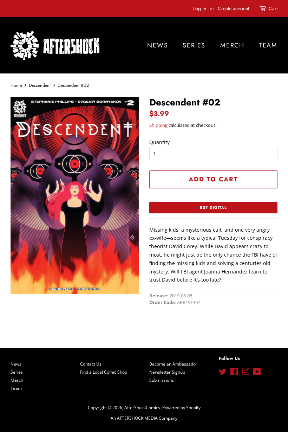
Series (194, 45)
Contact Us (91, 364)
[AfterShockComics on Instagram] (245, 373)
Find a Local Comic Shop (103, 372)
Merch (232, 45)
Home (16, 85)
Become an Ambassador (173, 364)
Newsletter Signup (167, 372)
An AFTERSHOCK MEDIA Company (144, 418)
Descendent (40, 85)
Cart (273, 8)
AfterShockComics (142, 407)
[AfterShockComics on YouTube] (257, 373)
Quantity (159, 142)
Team (268, 45)
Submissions (161, 380)
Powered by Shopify (181, 407)
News (157, 45)
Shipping (158, 125)
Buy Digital (213, 207)
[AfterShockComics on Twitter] (223, 373)
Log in (199, 8)
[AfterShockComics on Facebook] (234, 373)
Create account (233, 8)
